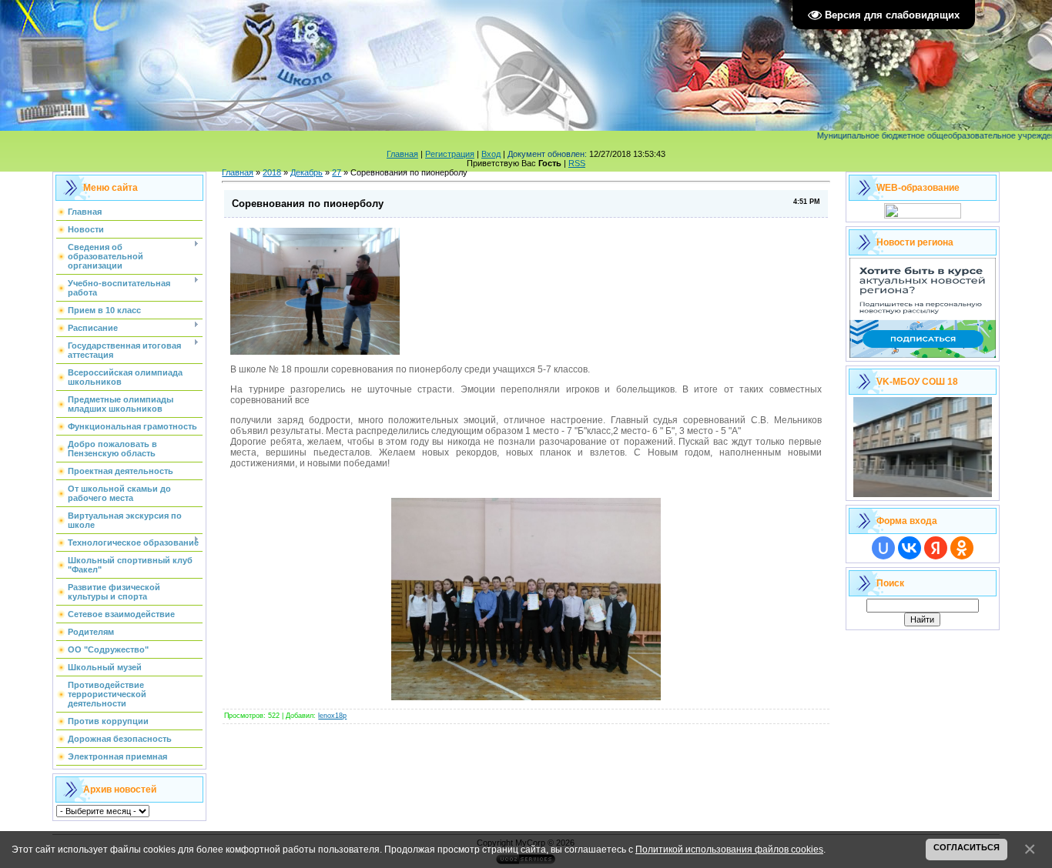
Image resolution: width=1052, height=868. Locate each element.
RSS (576, 163)
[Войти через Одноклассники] (961, 547)
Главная (402, 154)
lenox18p (332, 715)
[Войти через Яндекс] (935, 547)
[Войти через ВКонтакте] (909, 547)
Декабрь (306, 172)
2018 (272, 172)
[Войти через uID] (883, 547)
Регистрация (449, 154)
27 (336, 172)
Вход (491, 154)
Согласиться (966, 847)
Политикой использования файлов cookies (729, 849)
